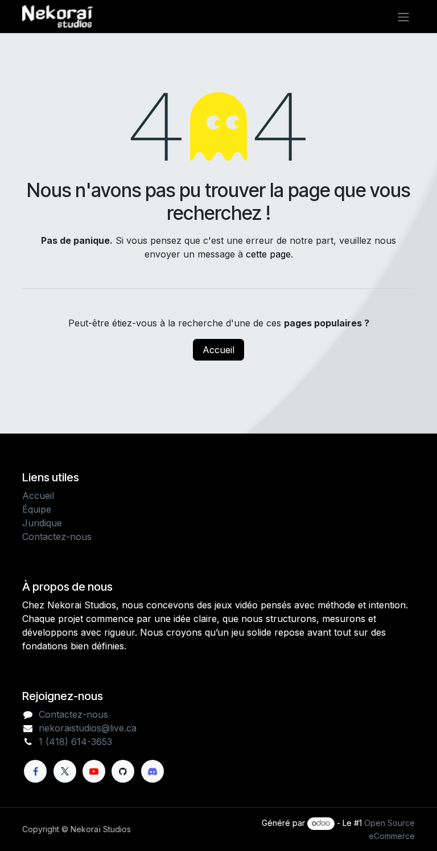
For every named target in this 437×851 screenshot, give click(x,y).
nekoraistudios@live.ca (88, 728)
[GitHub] (123, 771)
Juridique (42, 523)
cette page (268, 254)
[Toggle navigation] (403, 16)
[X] (64, 771)
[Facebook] (35, 771)
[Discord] (152, 771)
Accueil (218, 349)
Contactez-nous (57, 536)
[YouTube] (94, 771)
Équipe (36, 509)
